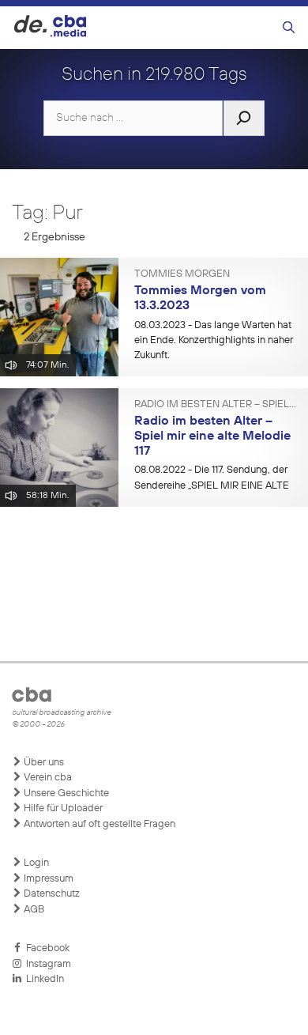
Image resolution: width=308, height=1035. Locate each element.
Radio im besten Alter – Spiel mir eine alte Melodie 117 (212, 436)
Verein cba (46, 777)
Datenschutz (50, 894)
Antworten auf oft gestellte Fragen (98, 824)
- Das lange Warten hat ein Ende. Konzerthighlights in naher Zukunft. (213, 340)
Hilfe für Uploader (62, 808)
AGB (32, 910)
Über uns (42, 762)
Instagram (46, 964)
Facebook (45, 948)
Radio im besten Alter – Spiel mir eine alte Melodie (215, 405)
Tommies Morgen (182, 274)
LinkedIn (42, 979)
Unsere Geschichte (65, 793)
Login (35, 863)
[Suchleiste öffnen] (288, 28)
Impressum (47, 879)
